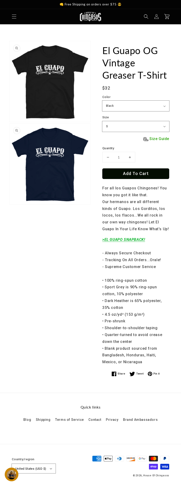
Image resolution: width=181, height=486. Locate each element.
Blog (27, 420)
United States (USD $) (30, 468)
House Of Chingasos (156, 475)
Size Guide (159, 138)
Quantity (108, 148)
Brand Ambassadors (140, 420)
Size (105, 117)
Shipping (43, 420)
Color (106, 97)
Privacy (112, 420)
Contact (94, 420)
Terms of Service (69, 420)
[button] (14, 16)
